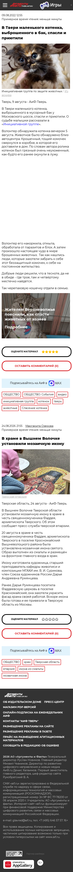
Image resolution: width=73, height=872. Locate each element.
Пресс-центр (54, 702)
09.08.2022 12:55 (12, 15)
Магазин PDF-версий (19, 707)
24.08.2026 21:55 (12, 426)
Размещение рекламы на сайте (28, 726)
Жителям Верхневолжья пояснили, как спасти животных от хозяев (30, 314)
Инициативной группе (21, 124)
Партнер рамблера (35, 854)
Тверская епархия (14, 496)
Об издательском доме (22, 702)
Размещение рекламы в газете (27, 731)
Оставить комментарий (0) (36, 366)
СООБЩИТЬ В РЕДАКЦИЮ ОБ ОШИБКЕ (31, 745)
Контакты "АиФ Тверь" (20, 721)
